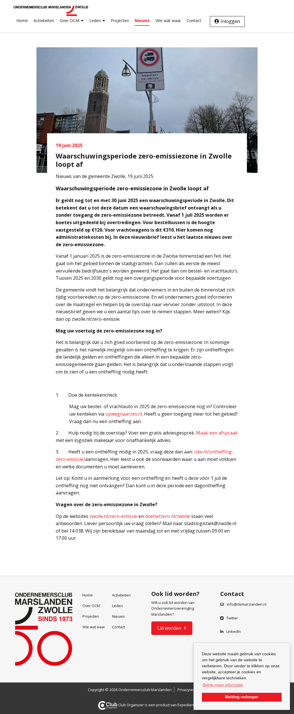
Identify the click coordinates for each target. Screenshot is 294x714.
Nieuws (142, 20)
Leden (95, 20)
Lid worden (169, 628)
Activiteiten (44, 20)
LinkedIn (233, 631)
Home (22, 20)
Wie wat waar (168, 20)
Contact (194, 20)
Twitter (232, 618)
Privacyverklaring (191, 689)
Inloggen (230, 21)
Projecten (120, 20)
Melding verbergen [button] (241, 697)
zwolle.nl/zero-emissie (113, 516)
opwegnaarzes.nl (123, 414)
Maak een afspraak (217, 433)
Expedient (186, 704)
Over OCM (69, 20)
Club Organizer (131, 704)
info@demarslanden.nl (246, 604)
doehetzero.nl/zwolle (167, 516)
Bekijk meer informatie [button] (223, 684)
